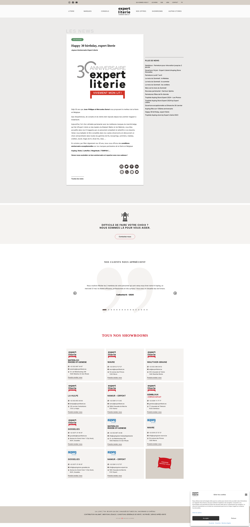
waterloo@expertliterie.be (78, 369)
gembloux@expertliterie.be (157, 404)
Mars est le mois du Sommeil (155, 88)
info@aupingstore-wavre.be (158, 435)
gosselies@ (73, 436)
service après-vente (158, 514)
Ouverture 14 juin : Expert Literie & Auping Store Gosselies (163, 71)
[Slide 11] (133, 310)
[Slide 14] (141, 310)
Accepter (206, 518)
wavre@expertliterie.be (116, 369)
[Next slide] (175, 293)
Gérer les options (197, 512)
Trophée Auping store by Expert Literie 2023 (161, 115)
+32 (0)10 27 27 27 (115, 366)
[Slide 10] (130, 310)
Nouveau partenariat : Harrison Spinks (159, 91)
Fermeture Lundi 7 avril (153, 75)
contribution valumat (92, 514)
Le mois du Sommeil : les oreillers (157, 85)
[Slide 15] (144, 310)
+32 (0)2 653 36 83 (76, 400)
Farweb (132, 518)
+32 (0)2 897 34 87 (76, 366)
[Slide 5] (117, 310)
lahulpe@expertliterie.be (77, 404)
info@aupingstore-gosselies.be (80, 467)
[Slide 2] (107, 310)
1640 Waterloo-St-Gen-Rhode (119, 440)
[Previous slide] (75, 293)
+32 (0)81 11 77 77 (155, 400)
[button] (246, 495)
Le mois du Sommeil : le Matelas (157, 78)
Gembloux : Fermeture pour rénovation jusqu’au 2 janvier (163, 66)
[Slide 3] (111, 310)
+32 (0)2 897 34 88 (115, 433)
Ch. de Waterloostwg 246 (117, 438)
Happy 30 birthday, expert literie (157, 112)
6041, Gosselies (75, 440)
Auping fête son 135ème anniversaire (159, 109)
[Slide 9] (128, 310)
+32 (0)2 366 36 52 (155, 366)
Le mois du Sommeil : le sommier (157, 82)
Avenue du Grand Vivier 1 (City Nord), (82, 438)
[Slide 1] (103, 310)
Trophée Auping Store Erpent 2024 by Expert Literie (162, 101)
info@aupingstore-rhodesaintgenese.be (121, 436)
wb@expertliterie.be (155, 369)
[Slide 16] (147, 310)
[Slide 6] (119, 310)
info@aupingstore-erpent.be (118, 467)
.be (86, 436)
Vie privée (211, 523)
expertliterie (81, 436)
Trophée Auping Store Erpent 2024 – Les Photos (163, 97)
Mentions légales (226, 523)
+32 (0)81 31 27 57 (115, 464)
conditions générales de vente (129, 514)
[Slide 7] (122, 310)
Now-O (127, 518)
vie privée (146, 514)
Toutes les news (77, 179)
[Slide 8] (125, 310)
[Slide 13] (139, 310)
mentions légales (109, 514)
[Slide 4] (114, 310)
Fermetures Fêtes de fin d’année (157, 94)
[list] (125, 293)
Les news (80, 31)
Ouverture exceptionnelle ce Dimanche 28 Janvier (163, 105)
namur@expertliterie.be (116, 404)
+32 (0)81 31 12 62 (115, 400)
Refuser (233, 518)
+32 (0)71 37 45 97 (76, 433)
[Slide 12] (136, 310)
